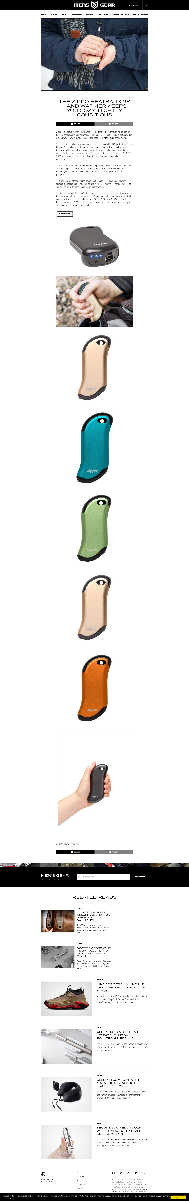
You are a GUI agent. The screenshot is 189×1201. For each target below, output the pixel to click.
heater (74, 196)
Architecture (121, 14)
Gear (43, 14)
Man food (102, 14)
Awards (81, 1188)
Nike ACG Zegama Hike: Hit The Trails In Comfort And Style (121, 987)
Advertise (82, 1180)
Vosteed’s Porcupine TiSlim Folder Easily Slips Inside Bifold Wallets (94, 952)
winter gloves (108, 137)
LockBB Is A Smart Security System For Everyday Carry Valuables (93, 916)
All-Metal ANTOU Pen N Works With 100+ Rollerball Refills (118, 1035)
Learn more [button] (8, 1198)
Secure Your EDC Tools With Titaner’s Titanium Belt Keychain (119, 1131)
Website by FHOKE (46, 1182)
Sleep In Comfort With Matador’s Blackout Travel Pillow (118, 1083)
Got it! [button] (178, 1197)
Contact (81, 1176)
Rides (54, 14)
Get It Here (64, 214)
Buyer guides (140, 14)
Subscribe (140, 877)
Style (89, 14)
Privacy (81, 1184)
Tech (64, 14)
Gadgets (77, 14)
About (80, 1172)
